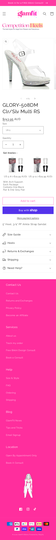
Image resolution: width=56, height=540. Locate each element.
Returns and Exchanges (19, 300)
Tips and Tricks (14, 427)
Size (5, 124)
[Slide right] (35, 98)
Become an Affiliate (17, 315)
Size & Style (12, 378)
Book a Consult (14, 357)
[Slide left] (21, 98)
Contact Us (12, 293)
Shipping (11, 400)
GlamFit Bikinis (23, 534)
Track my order (14, 343)
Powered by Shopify (36, 534)
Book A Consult (14, 463)
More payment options (28, 218)
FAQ (8, 385)
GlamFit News (14, 420)
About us (11, 335)
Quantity (7, 138)
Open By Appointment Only (21, 455)
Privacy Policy (13, 308)
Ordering (11, 392)
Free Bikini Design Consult (20, 350)
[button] (4, 13)
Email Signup (13, 435)
